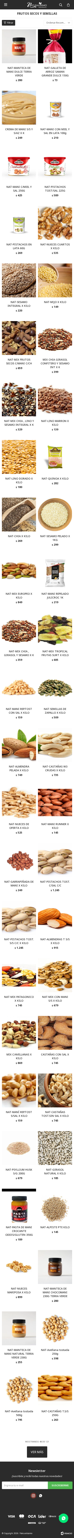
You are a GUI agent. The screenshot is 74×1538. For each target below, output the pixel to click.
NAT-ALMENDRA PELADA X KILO (19, 768)
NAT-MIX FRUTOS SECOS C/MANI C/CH (19, 361)
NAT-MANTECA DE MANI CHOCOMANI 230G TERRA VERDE (55, 1292)
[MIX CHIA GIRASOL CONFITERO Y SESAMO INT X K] (55, 338)
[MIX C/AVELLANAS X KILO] (19, 1033)
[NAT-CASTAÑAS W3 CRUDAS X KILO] (55, 745)
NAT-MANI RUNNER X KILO (55, 826)
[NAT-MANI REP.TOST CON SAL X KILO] (19, 687)
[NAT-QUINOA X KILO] (55, 457)
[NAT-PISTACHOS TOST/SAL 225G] (55, 165)
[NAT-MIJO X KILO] (55, 280)
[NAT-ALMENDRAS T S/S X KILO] (55, 918)
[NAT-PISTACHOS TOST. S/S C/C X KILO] (19, 918)
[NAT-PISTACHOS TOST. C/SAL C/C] (55, 860)
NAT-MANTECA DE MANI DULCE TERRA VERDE (19, 71)
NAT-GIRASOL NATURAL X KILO (55, 1171)
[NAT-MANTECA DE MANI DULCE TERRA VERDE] (19, 46)
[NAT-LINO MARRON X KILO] (55, 399)
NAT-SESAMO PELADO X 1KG (55, 538)
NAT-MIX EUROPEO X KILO (19, 595)
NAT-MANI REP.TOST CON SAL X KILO (19, 710)
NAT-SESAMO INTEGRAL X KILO (19, 304)
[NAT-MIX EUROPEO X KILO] (19, 572)
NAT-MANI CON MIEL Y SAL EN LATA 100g (55, 131)
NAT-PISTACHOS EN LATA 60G (19, 246)
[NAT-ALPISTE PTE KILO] (55, 1206)
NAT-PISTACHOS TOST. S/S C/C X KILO (19, 941)
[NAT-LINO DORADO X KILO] (19, 457)
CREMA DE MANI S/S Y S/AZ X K (19, 131)
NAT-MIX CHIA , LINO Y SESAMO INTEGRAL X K (19, 422)
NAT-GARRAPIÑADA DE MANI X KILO (19, 883)
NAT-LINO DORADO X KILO (19, 480)
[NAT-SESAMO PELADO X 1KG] (55, 514)
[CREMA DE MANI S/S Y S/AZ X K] (19, 108)
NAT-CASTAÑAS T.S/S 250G (55, 1413)
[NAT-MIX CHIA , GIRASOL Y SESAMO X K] (19, 630)
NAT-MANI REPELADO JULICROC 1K (55, 595)
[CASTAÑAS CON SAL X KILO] (55, 1033)
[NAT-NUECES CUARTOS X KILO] (55, 223)
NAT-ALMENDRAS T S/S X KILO (55, 941)
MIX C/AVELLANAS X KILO (19, 1056)
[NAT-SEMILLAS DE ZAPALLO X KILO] (55, 687)
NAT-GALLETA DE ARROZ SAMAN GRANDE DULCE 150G (55, 71)
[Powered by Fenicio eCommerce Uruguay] (66, 1533)
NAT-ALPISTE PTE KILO (55, 1227)
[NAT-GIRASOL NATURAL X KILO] (55, 1148)
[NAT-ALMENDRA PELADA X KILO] (19, 745)
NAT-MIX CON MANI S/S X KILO (55, 998)
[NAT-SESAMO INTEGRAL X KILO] (19, 280)
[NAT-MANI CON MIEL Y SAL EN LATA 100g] (55, 108)
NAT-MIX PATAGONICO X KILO (19, 998)
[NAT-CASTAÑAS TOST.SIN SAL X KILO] (55, 1090)
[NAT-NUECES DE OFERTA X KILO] (19, 802)
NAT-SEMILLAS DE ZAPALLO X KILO (55, 710)
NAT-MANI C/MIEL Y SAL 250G (19, 188)
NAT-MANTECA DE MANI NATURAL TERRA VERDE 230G (19, 1353)
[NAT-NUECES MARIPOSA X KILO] (19, 1267)
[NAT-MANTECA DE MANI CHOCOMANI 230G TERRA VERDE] (55, 1267)
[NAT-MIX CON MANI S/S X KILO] (55, 975)
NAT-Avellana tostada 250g (55, 1351)
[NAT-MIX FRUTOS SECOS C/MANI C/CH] (19, 338)
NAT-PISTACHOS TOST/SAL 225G (55, 188)
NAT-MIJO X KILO (55, 302)
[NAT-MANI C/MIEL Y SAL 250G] (19, 165)
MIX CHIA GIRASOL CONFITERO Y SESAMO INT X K (55, 363)
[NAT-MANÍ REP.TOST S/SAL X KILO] (19, 1090)
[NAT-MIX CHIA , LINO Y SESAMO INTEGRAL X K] (19, 399)
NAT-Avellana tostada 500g (19, 1413)
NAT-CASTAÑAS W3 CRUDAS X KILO (55, 768)
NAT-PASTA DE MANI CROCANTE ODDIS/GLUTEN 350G (19, 1230)
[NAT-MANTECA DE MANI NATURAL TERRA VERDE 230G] (19, 1328)
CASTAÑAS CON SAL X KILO (55, 1056)
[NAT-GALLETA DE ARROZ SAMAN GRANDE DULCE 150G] (55, 46)
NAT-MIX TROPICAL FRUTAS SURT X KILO (55, 653)
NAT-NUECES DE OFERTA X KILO (19, 826)
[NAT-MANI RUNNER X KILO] (55, 802)
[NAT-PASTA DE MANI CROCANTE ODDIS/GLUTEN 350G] (19, 1206)
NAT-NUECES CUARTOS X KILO (55, 246)
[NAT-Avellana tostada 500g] (19, 1390)
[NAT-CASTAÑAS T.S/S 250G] (55, 1390)
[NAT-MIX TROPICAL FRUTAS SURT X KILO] (55, 630)
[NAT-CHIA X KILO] (19, 514)
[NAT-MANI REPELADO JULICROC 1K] (55, 572)
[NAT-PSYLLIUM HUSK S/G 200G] (19, 1148)
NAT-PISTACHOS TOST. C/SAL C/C (55, 883)
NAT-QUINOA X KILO (55, 478)
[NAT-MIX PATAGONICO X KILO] (19, 975)
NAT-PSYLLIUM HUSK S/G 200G (19, 1171)
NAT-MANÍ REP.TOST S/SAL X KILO (19, 1114)
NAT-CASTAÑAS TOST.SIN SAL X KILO (55, 1114)
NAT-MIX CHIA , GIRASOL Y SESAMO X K (19, 653)
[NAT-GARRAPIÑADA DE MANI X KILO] (19, 860)
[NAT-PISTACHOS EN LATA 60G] (19, 223)
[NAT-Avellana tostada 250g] (55, 1328)
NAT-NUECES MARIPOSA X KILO (19, 1290)
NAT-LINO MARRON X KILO (55, 422)
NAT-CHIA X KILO (19, 536)
